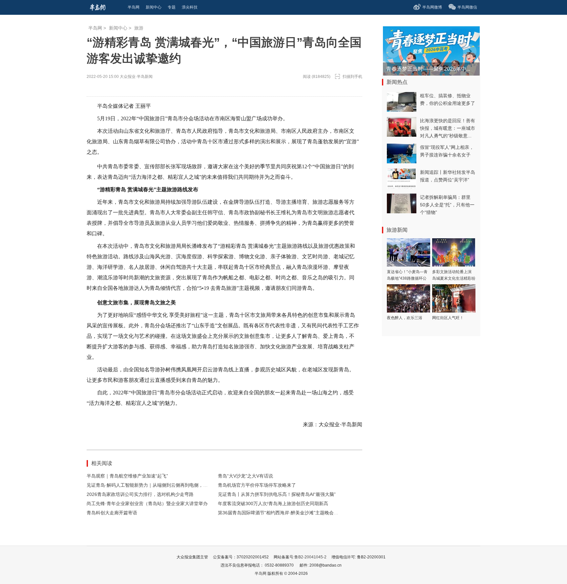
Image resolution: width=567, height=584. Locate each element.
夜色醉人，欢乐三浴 (404, 317)
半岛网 (95, 28)
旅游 (138, 28)
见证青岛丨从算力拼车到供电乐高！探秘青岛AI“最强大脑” (277, 494)
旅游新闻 (397, 230)
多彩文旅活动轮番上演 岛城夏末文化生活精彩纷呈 (453, 278)
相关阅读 (101, 463)
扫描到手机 (352, 76)
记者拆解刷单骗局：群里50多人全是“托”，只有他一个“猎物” (447, 205)
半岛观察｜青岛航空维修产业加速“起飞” (127, 476)
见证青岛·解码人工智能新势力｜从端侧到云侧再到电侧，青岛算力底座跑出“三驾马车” (174, 485)
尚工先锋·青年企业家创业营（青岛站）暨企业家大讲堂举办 (147, 503)
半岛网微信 (467, 7)
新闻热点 (397, 82)
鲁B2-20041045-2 (310, 557)
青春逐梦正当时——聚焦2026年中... (428, 69)
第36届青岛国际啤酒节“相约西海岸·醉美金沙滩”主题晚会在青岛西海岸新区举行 (299, 512)
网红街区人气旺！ (448, 317)
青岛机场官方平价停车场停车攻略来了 (257, 485)
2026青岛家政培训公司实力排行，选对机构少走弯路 (140, 494)
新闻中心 (118, 28)
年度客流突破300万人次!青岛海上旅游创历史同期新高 (273, 503)
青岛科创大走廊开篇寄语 (112, 512)
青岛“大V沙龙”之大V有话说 (245, 476)
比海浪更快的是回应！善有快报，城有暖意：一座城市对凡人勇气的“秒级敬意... (447, 128)
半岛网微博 (432, 7)
